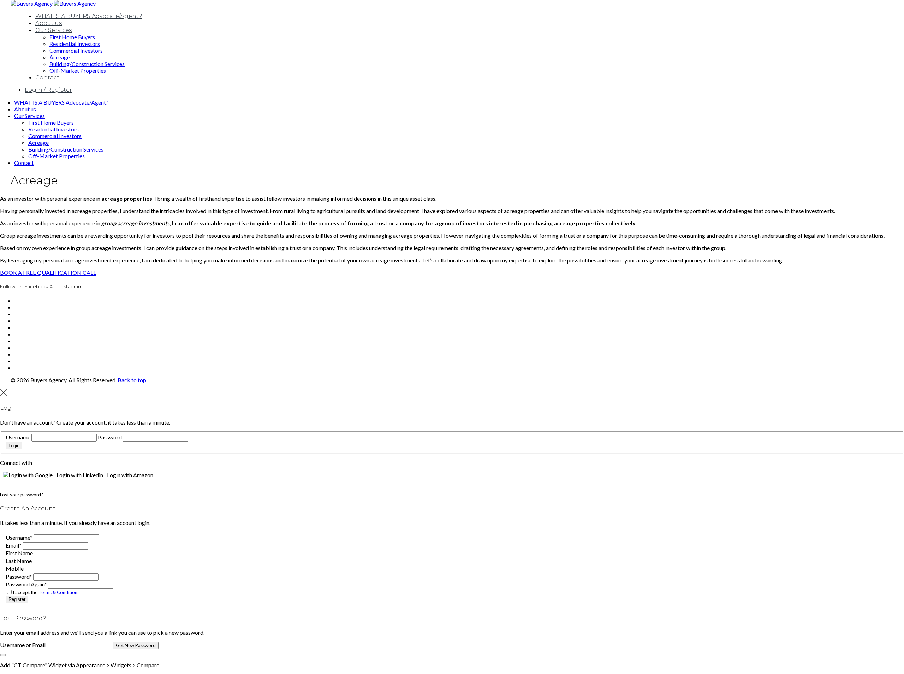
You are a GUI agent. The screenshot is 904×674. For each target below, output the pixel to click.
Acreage (59, 57)
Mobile (15, 568)
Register (16, 599)
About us (48, 23)
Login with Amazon (130, 475)
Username (18, 437)
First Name (19, 553)
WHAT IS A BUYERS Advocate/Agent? (88, 16)
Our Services (53, 30)
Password (110, 437)
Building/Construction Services (87, 63)
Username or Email (23, 645)
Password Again (26, 584)
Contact (47, 77)
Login (13, 445)
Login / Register (48, 90)
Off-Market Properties (77, 70)
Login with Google (30, 475)
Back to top (132, 380)
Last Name (19, 560)
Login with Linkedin (79, 475)
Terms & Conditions (58, 592)
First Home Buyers (72, 37)
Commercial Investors (76, 50)
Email (14, 545)
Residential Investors (74, 43)
